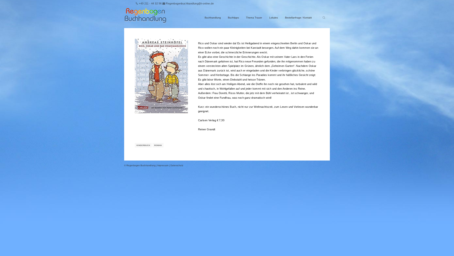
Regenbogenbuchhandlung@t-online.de (190, 3)
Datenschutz (176, 165)
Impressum (163, 165)
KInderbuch (143, 145)
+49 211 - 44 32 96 (150, 3)
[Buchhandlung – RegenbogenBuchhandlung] (145, 17)
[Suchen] (324, 17)
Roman (158, 145)
